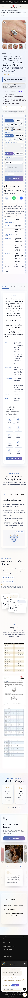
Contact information (23, 996)
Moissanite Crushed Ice (19, 136)
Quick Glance (5, 286)
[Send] (24, 989)
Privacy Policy (6, 953)
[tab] (5, 494)
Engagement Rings (7, 977)
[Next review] (20, 866)
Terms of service (6, 996)
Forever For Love (13, 992)
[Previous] (8, 807)
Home (2, 10)
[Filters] (4, 909)
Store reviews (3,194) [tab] (19, 905)
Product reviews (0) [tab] (8, 905)
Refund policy (12, 994)
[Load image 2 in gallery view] (10, 46)
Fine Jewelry (5, 982)
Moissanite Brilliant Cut (9, 136)
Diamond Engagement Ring (11, 10)
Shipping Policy (7, 942)
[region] (14, 794)
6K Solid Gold (6, 124)
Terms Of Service (7, 949)
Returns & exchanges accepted (13, 96)
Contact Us (16, 985)
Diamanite (8, 139)
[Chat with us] (25, 995)
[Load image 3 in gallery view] (15, 46)
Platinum (19, 120)
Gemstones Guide (19, 153)
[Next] (19, 807)
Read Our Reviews (14, 838)
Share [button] (7, 271)
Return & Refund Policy (9, 946)
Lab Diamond (14, 139)
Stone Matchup (15, 286)
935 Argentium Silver (9, 120)
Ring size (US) (9, 157)
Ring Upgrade (13, 982)
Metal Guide (24, 286)
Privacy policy (20, 994)
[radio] (7, 129)
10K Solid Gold (12, 124)
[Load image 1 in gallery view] (4, 46)
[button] (3, 6)
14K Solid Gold (16, 124)
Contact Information (8, 956)
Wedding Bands (16, 977)
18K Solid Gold (21, 124)
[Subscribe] (23, 936)
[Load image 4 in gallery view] (21, 46)
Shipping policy (14, 996)
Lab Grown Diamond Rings (8, 980)
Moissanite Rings (19, 980)
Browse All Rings (6, 985)
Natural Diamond (20, 139)
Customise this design (14, 458)
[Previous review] (7, 866)
